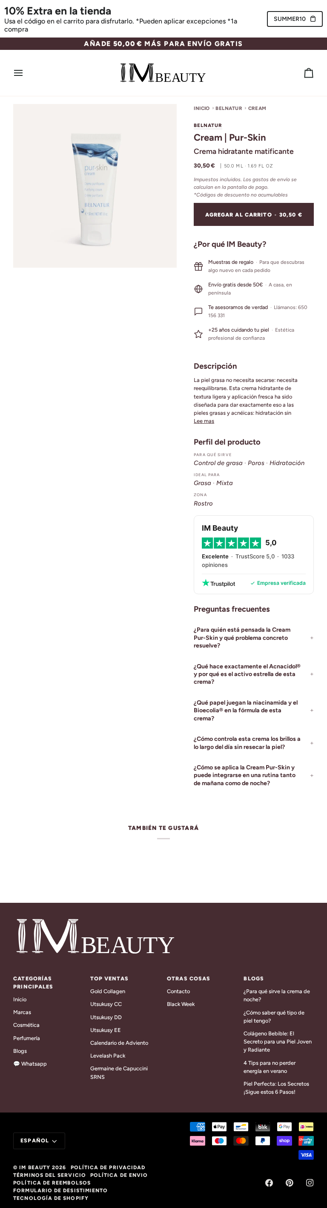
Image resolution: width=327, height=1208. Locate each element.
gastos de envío (271, 179)
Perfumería (26, 1038)
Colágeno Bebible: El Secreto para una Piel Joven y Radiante (278, 1041)
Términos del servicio (49, 1175)
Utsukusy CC (106, 1004)
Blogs (20, 1051)
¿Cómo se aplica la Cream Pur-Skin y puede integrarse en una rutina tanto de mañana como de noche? (244, 775)
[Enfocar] (29, 251)
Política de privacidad (108, 1167)
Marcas (22, 1012)
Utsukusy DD (106, 1017)
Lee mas (204, 421)
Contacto (178, 991)
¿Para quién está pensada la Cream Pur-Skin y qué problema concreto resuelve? (242, 637)
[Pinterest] (289, 1183)
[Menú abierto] (26, 73)
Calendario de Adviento (119, 1043)
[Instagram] (310, 1183)
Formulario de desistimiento (60, 1191)
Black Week (181, 1004)
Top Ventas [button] (109, 978)
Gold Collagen (107, 991)
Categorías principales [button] (33, 982)
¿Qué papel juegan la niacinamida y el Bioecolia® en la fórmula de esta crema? (246, 710)
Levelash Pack (107, 1055)
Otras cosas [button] (188, 978)
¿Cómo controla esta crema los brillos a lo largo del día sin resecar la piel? (247, 742)
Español (34, 1140)
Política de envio (119, 1175)
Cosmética (26, 1025)
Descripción (215, 366)
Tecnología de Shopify (51, 1198)
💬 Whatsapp (30, 1064)
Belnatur (228, 108)
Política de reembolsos (52, 1183)
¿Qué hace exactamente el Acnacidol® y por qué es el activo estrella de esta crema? (247, 674)
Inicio (202, 108)
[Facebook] (269, 1183)
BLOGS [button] (254, 978)
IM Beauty (34, 1167)
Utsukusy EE (105, 1030)
